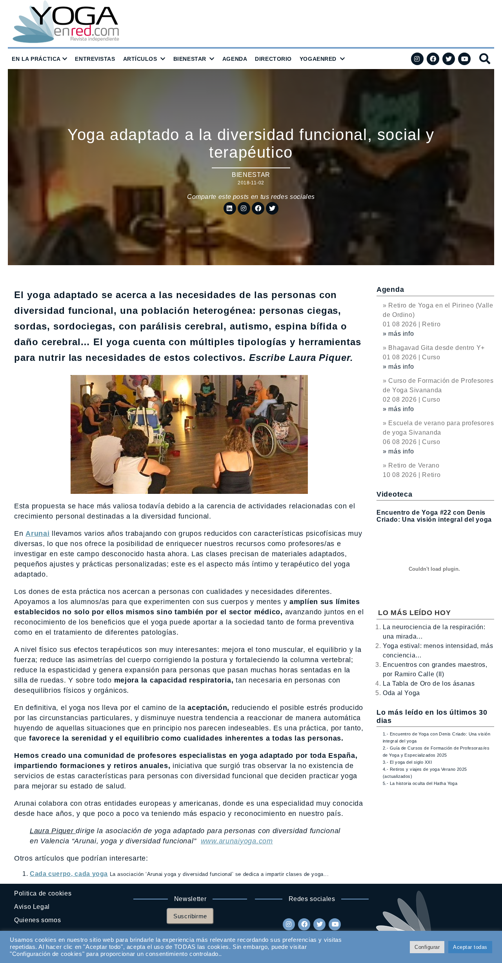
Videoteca (394, 494)
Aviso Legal (32, 906)
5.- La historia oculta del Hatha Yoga (420, 783)
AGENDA (234, 59)
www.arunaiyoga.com (237, 841)
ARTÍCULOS (140, 59)
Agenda (390, 289)
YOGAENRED (318, 59)
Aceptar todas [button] (470, 947)
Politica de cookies (42, 893)
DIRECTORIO (273, 59)
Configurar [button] (427, 947)
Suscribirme (190, 916)
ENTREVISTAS (95, 59)
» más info (398, 333)
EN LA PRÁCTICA (36, 59)
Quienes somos (37, 920)
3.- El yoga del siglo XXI (407, 762)
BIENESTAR (189, 59)
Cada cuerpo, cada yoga (69, 873)
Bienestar (251, 174)
